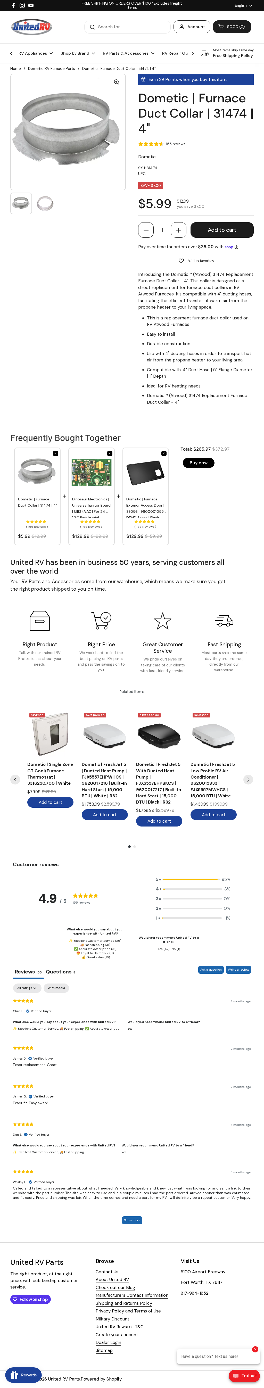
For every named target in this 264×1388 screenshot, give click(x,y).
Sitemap (104, 1350)
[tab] (60, 972)
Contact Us (107, 1272)
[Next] (248, 779)
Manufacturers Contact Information (132, 1295)
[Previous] (15, 779)
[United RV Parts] (31, 27)
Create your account (117, 1334)
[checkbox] (56, 988)
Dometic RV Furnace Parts (51, 68)
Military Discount (112, 1319)
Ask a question (211, 970)
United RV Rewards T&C (120, 1326)
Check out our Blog (115, 1287)
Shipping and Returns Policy (124, 1303)
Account (196, 26)
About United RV (112, 1279)
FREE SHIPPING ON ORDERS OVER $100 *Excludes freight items (132, 5)
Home (15, 68)
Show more (132, 1220)
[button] (146, 230)
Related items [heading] (132, 691)
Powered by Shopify (101, 1379)
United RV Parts (64, 1379)
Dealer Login (108, 1342)
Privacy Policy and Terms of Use (128, 1311)
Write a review (238, 970)
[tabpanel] (132, 1106)
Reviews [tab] (28, 971)
